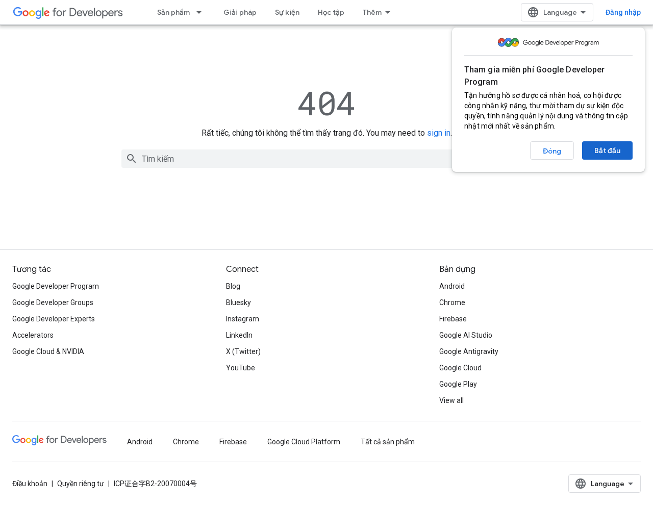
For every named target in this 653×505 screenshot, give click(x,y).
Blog (233, 286)
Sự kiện (287, 12)
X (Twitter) (243, 351)
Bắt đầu (607, 150)
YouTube (240, 368)
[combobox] (326, 158)
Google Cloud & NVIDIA (48, 351)
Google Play (458, 384)
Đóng (552, 151)
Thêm (372, 12)
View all (451, 400)
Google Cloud (460, 368)
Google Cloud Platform (303, 442)
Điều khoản (29, 483)
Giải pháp (240, 12)
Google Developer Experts (53, 319)
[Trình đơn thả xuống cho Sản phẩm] (202, 12)
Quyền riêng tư (80, 483)
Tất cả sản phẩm (388, 442)
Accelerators (33, 335)
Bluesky (238, 302)
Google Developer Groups (52, 302)
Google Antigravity (468, 351)
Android (452, 286)
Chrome (452, 302)
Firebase (453, 319)
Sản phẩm (173, 12)
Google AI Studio (465, 335)
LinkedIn (239, 335)
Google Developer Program (55, 286)
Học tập (331, 12)
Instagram (242, 319)
